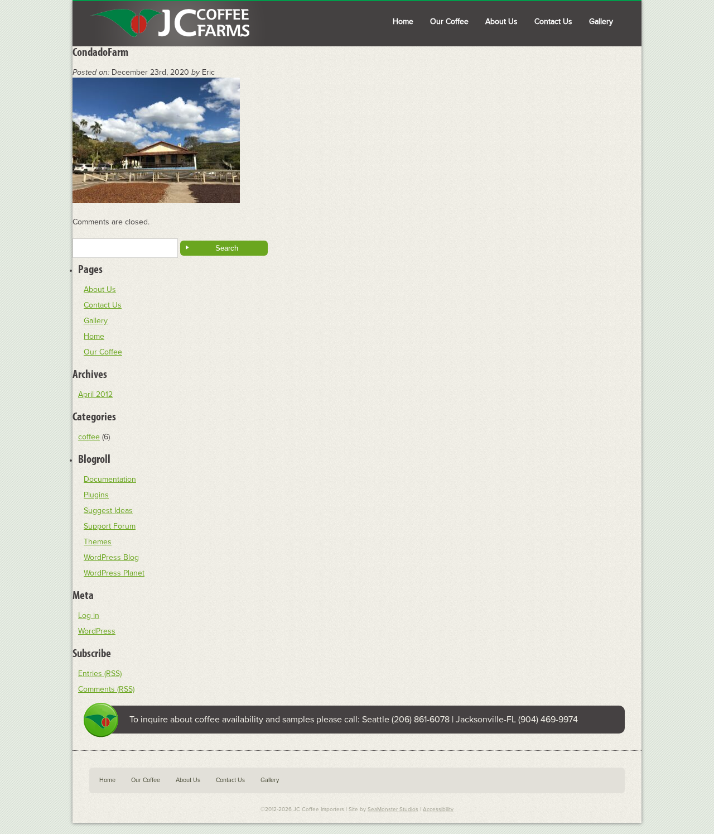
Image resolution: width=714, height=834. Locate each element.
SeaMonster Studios (393, 809)
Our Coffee (449, 21)
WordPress (96, 631)
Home (403, 21)
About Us (501, 21)
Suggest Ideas (108, 510)
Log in (88, 615)
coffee (89, 437)
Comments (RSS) (106, 689)
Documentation (110, 479)
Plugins (96, 495)
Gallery (601, 21)
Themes (98, 542)
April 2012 (95, 394)
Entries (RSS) (100, 673)
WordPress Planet (114, 573)
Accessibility (438, 809)
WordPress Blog (111, 557)
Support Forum (110, 526)
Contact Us (553, 21)
